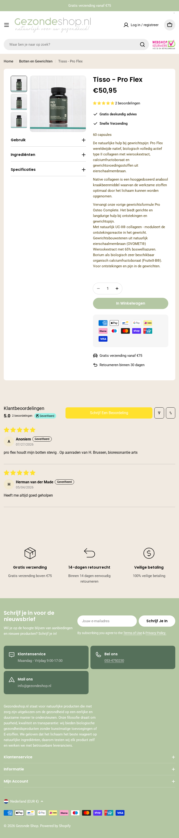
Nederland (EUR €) (24, 801)
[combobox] (76, 44)
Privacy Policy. (155, 633)
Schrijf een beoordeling (109, 413)
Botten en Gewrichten (35, 61)
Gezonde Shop (27, 826)
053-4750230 (114, 661)
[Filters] (159, 413)
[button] (104, 103)
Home (8, 61)
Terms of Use (132, 633)
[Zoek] (142, 44)
